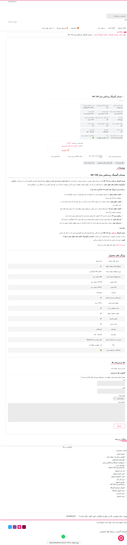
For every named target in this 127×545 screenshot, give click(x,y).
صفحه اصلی (121, 454)
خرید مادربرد (120, 493)
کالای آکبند (111, 28)
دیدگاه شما (121, 402)
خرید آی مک (121, 479)
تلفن (123, 388)
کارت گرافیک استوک (118, 476)
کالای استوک (122, 28)
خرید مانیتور (121, 496)
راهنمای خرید (120, 465)
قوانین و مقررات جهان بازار (116, 457)
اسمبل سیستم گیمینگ (117, 487)
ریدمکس (113, 233)
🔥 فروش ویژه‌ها (62, 28)
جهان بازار (122, 35)
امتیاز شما (122, 395)
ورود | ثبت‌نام (12, 21)
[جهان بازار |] (114, 8)
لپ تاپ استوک (120, 471)
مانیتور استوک (120, 482)
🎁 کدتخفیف (75, 28)
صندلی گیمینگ (113, 35)
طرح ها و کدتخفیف (118, 460)
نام (124, 380)
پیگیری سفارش (122, 32)
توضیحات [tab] (119, 163)
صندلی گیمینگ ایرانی (101, 35)
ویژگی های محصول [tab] (104, 163)
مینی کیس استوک (119, 474)
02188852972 (12, 1)
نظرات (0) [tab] (88, 163)
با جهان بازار (101, 28)
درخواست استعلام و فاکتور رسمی (113, 462)
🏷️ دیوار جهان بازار (48, 28)
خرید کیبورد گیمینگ (118, 490)
